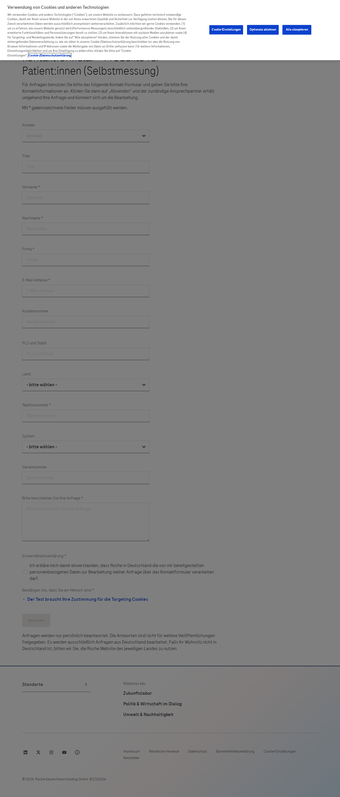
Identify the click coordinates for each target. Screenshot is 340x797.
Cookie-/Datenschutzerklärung (49, 55)
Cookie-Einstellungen (226, 30)
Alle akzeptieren (297, 30)
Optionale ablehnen (263, 30)
